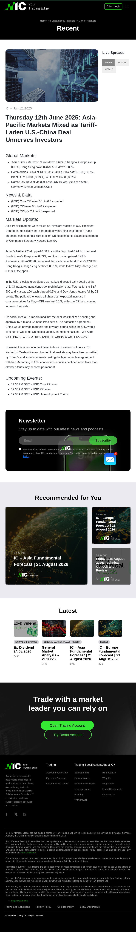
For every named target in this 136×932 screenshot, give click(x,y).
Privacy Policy (44, 906)
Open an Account (56, 778)
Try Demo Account (68, 735)
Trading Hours (82, 789)
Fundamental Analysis (62, 20)
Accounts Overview (57, 772)
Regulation (108, 783)
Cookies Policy (65, 906)
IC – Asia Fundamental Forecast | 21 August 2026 (41, 561)
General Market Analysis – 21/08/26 (50, 653)
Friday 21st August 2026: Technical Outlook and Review (110, 564)
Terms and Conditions (17, 906)
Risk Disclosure (28, 852)
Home (43, 20)
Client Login (113, 6)
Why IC (106, 778)
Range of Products (84, 783)
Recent (68, 28)
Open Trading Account (67, 725)
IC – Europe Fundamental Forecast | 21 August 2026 (106, 523)
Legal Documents (112, 789)
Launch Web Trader (57, 783)
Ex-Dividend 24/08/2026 (24, 649)
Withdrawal (80, 799)
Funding (79, 794)
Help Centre (109, 772)
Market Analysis (87, 20)
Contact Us (108, 794)
